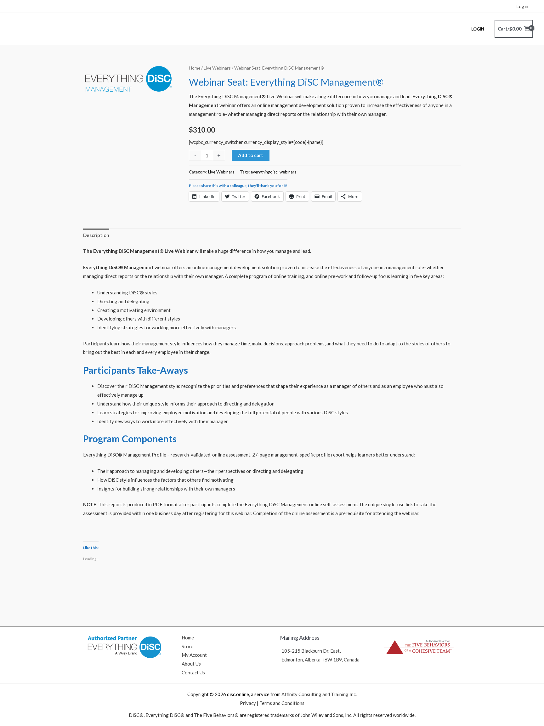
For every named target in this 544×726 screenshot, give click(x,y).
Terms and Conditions (281, 703)
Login (522, 6)
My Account (194, 655)
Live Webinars (217, 68)
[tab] (96, 235)
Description (96, 235)
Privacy (248, 703)
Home (194, 68)
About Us (191, 663)
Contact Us (193, 672)
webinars (288, 171)
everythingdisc (264, 171)
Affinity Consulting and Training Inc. (319, 694)
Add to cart (250, 155)
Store (187, 646)
